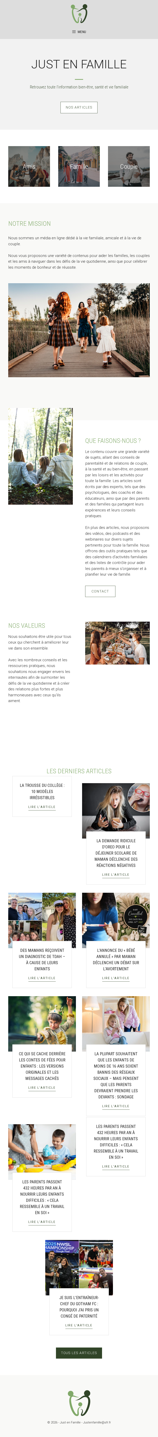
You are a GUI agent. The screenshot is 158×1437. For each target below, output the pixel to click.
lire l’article (42, 807)
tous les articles (79, 1353)
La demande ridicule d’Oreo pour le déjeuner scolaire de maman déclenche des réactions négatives (116, 853)
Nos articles (79, 107)
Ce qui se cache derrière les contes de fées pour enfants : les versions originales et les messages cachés (42, 1066)
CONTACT (100, 591)
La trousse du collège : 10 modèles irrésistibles (42, 791)
